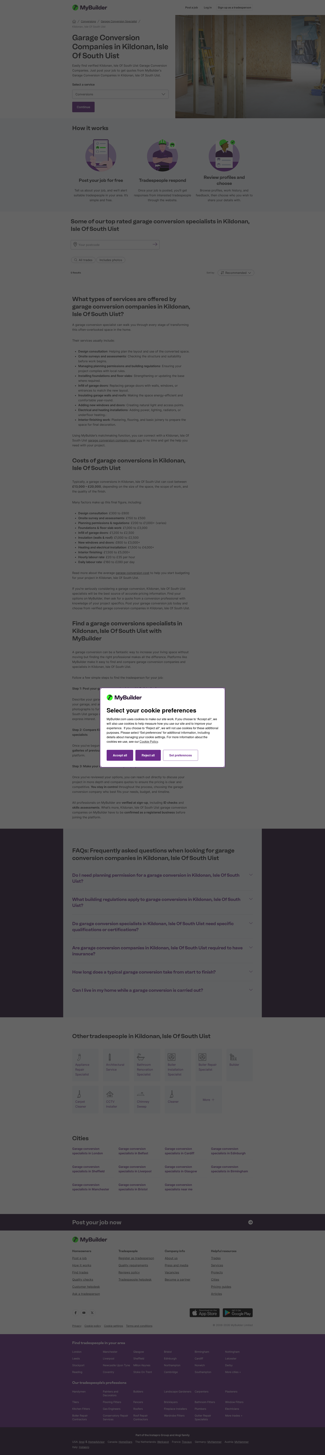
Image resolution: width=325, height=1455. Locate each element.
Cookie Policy (149, 741)
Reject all (148, 755)
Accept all (120, 755)
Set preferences (180, 755)
